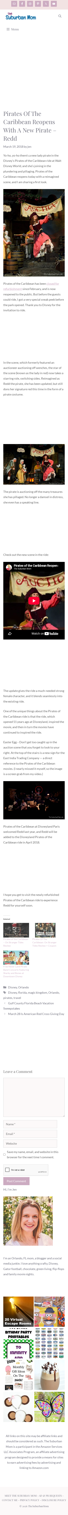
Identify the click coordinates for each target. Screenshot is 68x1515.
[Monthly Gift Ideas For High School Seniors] (18, 1376)
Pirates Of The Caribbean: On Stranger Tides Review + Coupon (44, 942)
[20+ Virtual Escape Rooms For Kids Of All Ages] (18, 1312)
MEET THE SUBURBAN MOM (21, 1495)
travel (17, 998)
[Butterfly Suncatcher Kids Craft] (49, 1407)
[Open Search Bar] (60, 16)
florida (22, 992)
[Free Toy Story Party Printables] (18, 1344)
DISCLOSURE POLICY (54, 1500)
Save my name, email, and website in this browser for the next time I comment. (32, 1154)
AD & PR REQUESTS (50, 1495)
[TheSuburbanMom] (21, 16)
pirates (7, 998)
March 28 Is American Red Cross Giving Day (36, 1014)
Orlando (23, 987)
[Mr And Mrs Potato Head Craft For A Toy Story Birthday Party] (49, 1312)
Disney (12, 987)
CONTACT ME (9, 1500)
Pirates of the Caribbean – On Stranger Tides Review (15, 942)
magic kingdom (37, 992)
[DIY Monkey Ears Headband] (18, 1407)
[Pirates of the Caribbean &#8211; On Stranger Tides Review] (16, 930)
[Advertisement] (34, 74)
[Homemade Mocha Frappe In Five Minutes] (49, 1376)
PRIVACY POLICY (29, 1500)
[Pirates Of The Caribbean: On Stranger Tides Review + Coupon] (45, 930)
